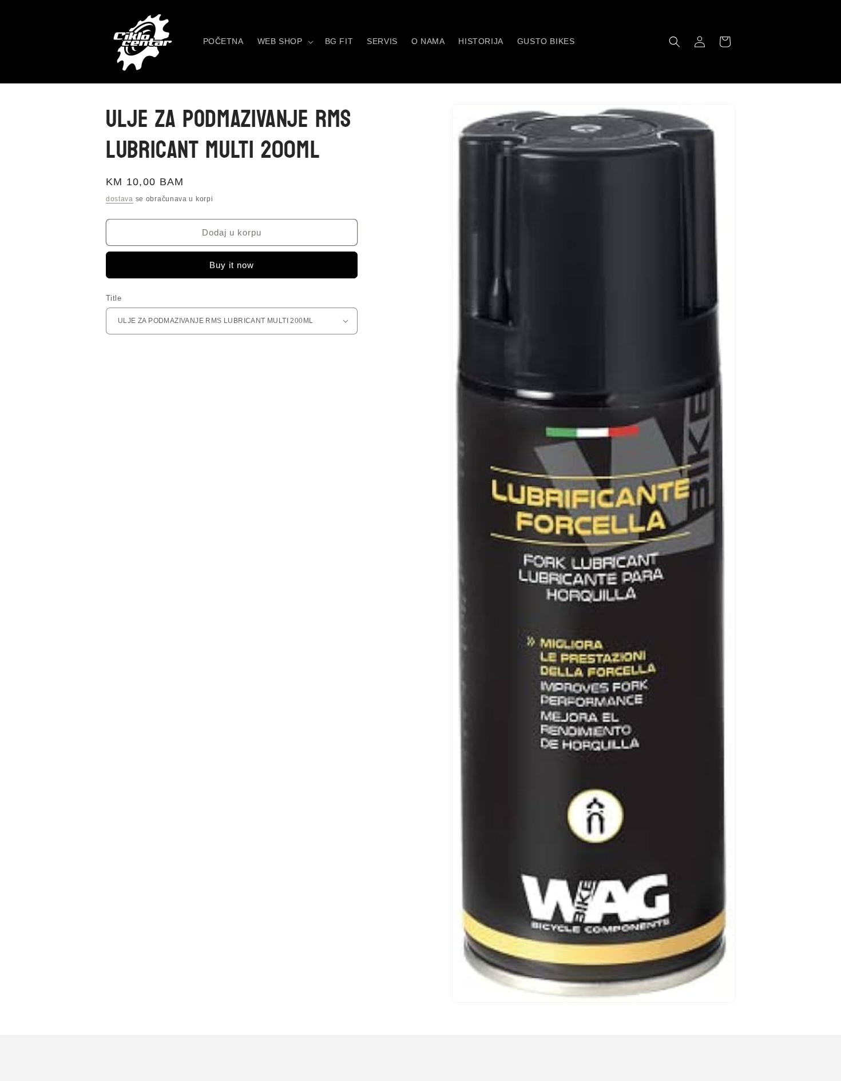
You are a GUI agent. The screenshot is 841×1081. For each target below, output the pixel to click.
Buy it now (231, 265)
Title (113, 298)
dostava (119, 199)
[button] (284, 41)
